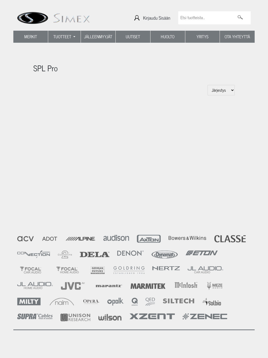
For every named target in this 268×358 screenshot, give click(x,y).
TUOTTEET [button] (62, 36)
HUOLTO (168, 36)
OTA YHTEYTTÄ (237, 36)
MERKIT (30, 36)
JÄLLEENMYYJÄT (98, 36)
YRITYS (203, 36)
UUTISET (133, 36)
